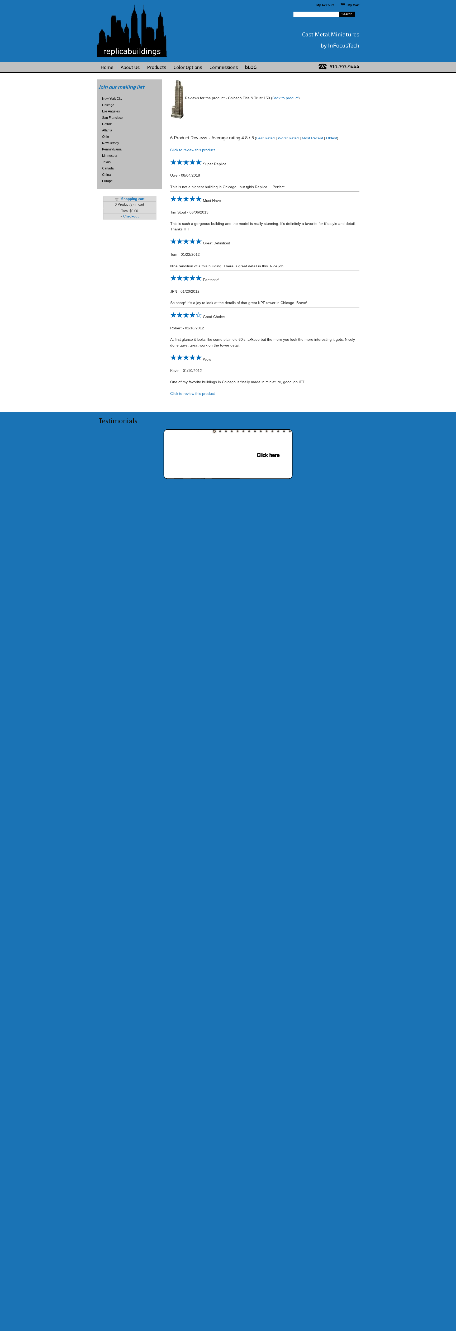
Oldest (331, 138)
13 (284, 431)
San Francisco (112, 118)
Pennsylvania (112, 149)
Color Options (188, 67)
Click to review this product (192, 150)
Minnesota (109, 156)
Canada (108, 168)
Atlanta (107, 130)
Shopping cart (132, 199)
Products (156, 67)
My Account (325, 5)
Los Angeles (111, 111)
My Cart (352, 5)
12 (278, 431)
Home (107, 67)
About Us (130, 67)
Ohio (105, 137)
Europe (107, 181)
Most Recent (312, 138)
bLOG (250, 67)
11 (272, 431)
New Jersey (110, 143)
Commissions (224, 67)
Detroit (107, 124)
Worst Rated (288, 138)
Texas (106, 162)
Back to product (285, 98)
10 (266, 431)
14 (290, 431)
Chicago (108, 105)
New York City (112, 99)
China (106, 175)
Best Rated (265, 138)
